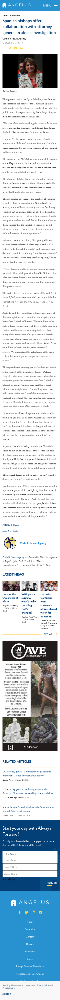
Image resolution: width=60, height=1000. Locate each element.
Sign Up (52, 883)
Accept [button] (6, 994)
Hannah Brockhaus (48, 623)
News (5, 15)
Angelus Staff (8, 606)
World (16, 15)
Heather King (27, 617)
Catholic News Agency (14, 38)
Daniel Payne (8, 780)
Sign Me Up (8, 879)
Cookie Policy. (8, 988)
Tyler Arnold (45, 620)
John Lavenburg (9, 797)
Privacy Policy (43, 985)
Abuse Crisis (7, 531)
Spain (15, 531)
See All (49, 634)
